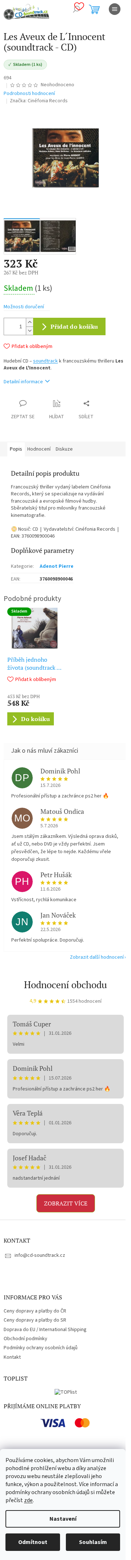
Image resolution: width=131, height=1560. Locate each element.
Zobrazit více (65, 1203)
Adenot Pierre (57, 566)
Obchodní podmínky (25, 1338)
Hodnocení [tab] (39, 449)
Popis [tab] (16, 449)
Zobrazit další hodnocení (97, 957)
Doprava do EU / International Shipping (45, 1329)
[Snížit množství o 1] (29, 330)
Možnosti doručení (24, 307)
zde (28, 1500)
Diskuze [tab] (64, 449)
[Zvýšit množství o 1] (29, 322)
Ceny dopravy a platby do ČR (35, 1311)
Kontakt (12, 1357)
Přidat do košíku (74, 326)
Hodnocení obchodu (65, 984)
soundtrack (45, 361)
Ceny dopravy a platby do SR (35, 1320)
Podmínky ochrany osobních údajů (41, 1347)
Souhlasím (93, 1542)
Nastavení (62, 1519)
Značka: (39, 100)
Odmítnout (32, 1542)
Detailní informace (23, 381)
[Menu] (114, 9)
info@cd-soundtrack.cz (40, 1255)
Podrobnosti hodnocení (29, 93)
